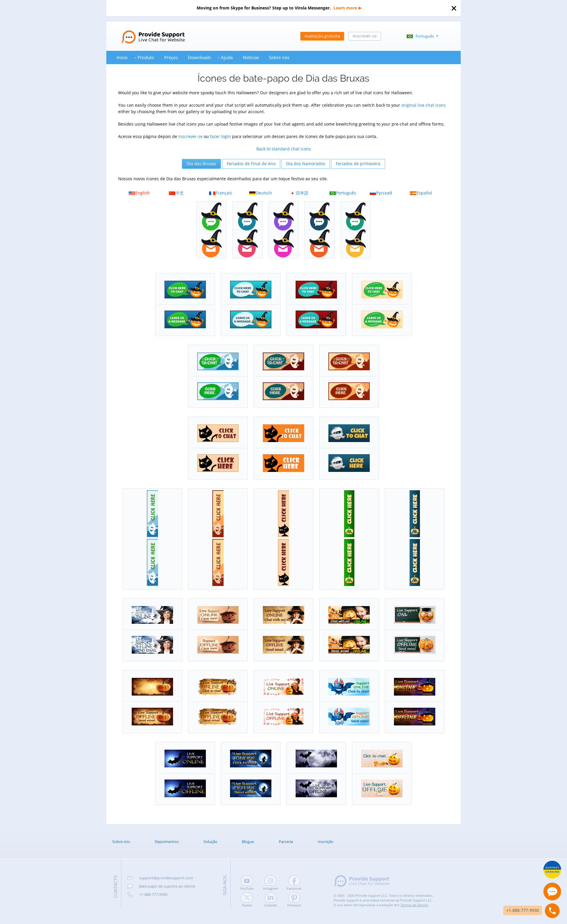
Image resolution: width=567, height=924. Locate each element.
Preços (171, 57)
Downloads (199, 57)
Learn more (345, 8)
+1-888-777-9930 (153, 894)
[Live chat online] (552, 891)
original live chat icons (423, 105)
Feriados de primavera (358, 163)
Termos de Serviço (414, 905)
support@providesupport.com (166, 878)
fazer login (220, 136)
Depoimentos (167, 841)
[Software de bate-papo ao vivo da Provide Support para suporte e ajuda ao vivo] (145, 32)
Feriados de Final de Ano (251, 163)
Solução (210, 841)
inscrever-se (190, 136)
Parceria (286, 841)
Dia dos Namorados (305, 163)
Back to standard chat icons (283, 149)
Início (122, 57)
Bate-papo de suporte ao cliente (167, 886)
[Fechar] (454, 8)
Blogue (248, 841)
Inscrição (325, 841)
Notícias (251, 57)
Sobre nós (279, 57)
